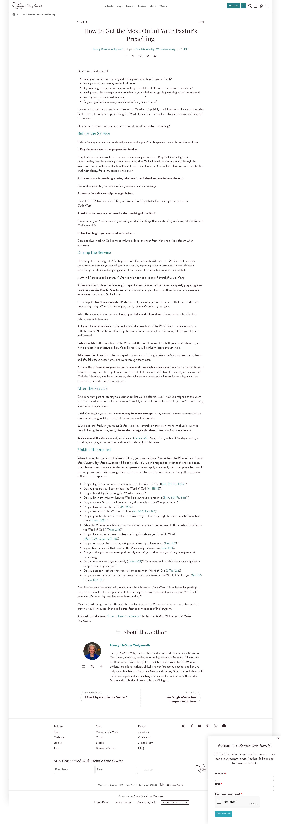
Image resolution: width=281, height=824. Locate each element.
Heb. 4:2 (170, 543)
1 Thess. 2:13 (113, 529)
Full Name (220, 773)
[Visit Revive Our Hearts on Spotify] (208, 726)
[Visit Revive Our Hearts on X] (216, 726)
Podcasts (108, 6)
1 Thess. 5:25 (98, 520)
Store (153, 6)
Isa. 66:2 (138, 511)
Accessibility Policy (147, 802)
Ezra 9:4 (150, 511)
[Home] (14, 14)
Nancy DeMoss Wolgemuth (108, 49)
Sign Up (148, 769)
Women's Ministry (165, 49)
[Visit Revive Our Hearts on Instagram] (183, 726)
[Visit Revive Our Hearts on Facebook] (192, 726)
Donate (233, 5)
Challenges (60, 737)
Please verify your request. (228, 794)
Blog (56, 732)
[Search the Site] (250, 6)
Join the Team (145, 742)
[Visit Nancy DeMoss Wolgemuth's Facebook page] (101, 666)
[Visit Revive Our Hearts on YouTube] (200, 726)
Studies (142, 6)
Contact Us (144, 737)
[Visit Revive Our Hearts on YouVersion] (224, 726)
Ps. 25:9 (126, 506)
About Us (143, 732)
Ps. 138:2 (179, 484)
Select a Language (174, 802)
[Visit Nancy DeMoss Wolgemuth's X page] (92, 666)
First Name (61, 769)
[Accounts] (260, 6)
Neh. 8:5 (166, 484)
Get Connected (224, 813)
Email (100, 769)
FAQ (141, 748)
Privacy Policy (101, 802)
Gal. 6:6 (197, 575)
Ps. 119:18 (153, 488)
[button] (266, 6)
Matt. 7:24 (90, 538)
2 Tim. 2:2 (173, 570)
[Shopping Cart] (255, 6)
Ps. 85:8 (181, 497)
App (56, 748)
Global (99, 737)
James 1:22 (140, 437)
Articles (22, 14)
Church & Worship (144, 49)
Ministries (148, 796)
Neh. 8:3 (169, 497)
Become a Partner (105, 748)
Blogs (120, 6)
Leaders (130, 6)
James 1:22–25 (108, 538)
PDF (185, 49)
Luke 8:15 (167, 547)
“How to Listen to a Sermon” (124, 616)
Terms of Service (122, 802)
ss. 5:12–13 (96, 579)
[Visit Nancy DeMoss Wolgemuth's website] (83, 666)
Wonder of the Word (107, 732)
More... (163, 6)
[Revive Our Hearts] (28, 5)
